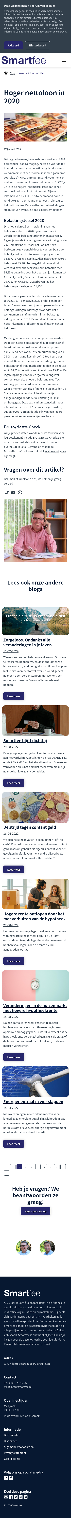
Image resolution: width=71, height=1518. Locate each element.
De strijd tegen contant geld (29, 827)
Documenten (12, 1435)
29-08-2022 (10, 747)
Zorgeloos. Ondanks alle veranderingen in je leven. (28, 642)
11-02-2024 (10, 651)
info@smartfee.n (20, 1387)
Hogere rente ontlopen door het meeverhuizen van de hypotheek (34, 916)
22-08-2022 (10, 925)
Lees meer (13, 696)
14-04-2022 (10, 1108)
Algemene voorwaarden (19, 1447)
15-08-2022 (10, 1016)
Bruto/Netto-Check (44, 437)
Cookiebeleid (12, 1459)
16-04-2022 (10, 833)
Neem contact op (35, 1211)
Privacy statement (15, 1453)
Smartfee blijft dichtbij (25, 740)
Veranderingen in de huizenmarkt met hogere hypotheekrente (35, 1007)
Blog (12, 73)
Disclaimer (10, 1441)
